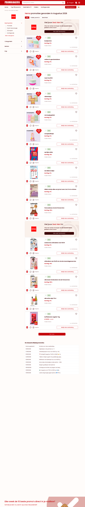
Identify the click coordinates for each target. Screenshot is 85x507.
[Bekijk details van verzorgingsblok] (34, 116)
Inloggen (71, 2)
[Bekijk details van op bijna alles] (34, 153)
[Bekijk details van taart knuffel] (34, 79)
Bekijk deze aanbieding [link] (67, 51)
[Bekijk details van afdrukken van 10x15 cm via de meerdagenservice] (34, 262)
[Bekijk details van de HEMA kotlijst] (34, 172)
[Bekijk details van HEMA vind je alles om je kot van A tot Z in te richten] (34, 190)
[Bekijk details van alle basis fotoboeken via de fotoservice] (34, 281)
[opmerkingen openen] (31, 51)
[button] (78, 7)
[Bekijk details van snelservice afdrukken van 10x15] (34, 244)
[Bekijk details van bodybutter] (34, 42)
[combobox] (43, 2)
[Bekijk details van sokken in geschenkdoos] (34, 61)
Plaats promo (70, 7)
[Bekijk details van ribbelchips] (34, 98)
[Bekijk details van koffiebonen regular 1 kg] (34, 318)
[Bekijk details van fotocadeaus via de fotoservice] (34, 209)
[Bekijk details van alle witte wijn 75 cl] (34, 300)
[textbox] (42, 2)
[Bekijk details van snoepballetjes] (34, 135)
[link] (6, 10)
